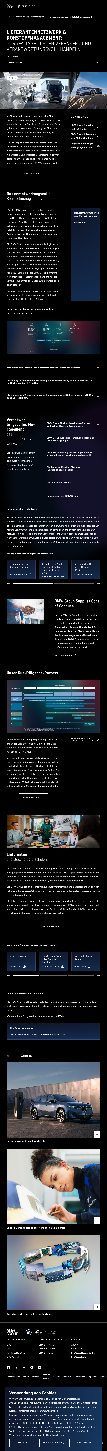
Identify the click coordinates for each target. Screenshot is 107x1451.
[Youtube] (31, 1367)
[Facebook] (8, 1367)
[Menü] (98, 6)
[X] (16, 1367)
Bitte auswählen (15, 62)
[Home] (8, 17)
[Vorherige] (8, 583)
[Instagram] (24, 1367)
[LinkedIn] (39, 1367)
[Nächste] (98, 583)
